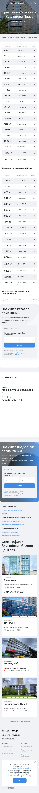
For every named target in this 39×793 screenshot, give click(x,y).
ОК (20, 780)
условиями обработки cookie (18, 768)
